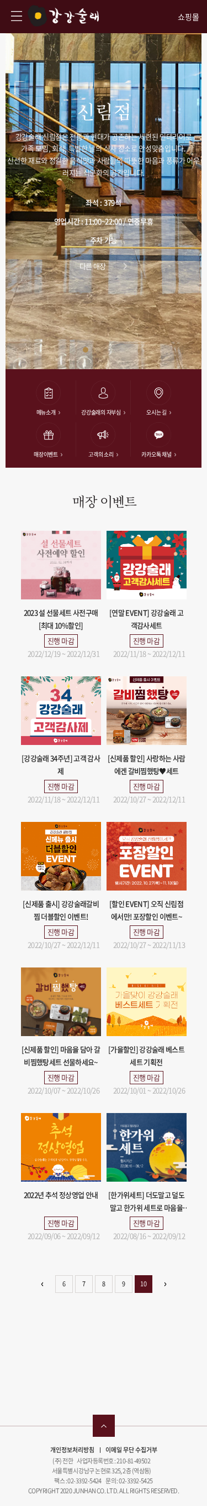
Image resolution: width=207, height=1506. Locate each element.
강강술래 (63, 16)
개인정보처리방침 (72, 1450)
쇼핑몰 (188, 17)
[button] (85, 350)
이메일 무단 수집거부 (131, 1450)
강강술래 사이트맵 (16, 16)
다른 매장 (92, 266)
